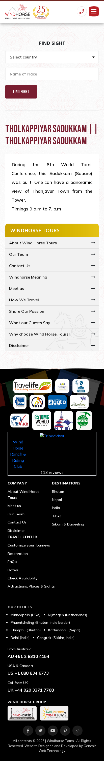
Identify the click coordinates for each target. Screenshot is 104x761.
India (56, 507)
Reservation (18, 553)
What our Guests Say (29, 322)
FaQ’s (12, 561)
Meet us (16, 288)
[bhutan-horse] (23, 713)
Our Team (18, 254)
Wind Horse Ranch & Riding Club (18, 454)
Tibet (56, 516)
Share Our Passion (26, 311)
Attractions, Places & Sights (31, 586)
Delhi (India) (20, 637)
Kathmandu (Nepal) (64, 630)
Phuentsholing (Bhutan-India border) (40, 622)
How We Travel (24, 299)
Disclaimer (19, 345)
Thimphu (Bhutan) (26, 630)
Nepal (57, 499)
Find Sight (21, 91)
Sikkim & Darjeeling (68, 524)
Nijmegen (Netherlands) (67, 615)
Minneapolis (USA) (25, 615)
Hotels (13, 570)
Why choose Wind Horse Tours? (39, 334)
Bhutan (58, 491)
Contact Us (19, 265)
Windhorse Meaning (28, 277)
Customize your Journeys (29, 545)
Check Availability (23, 578)
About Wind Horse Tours (33, 242)
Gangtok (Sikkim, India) (55, 637)
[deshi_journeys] (55, 713)
